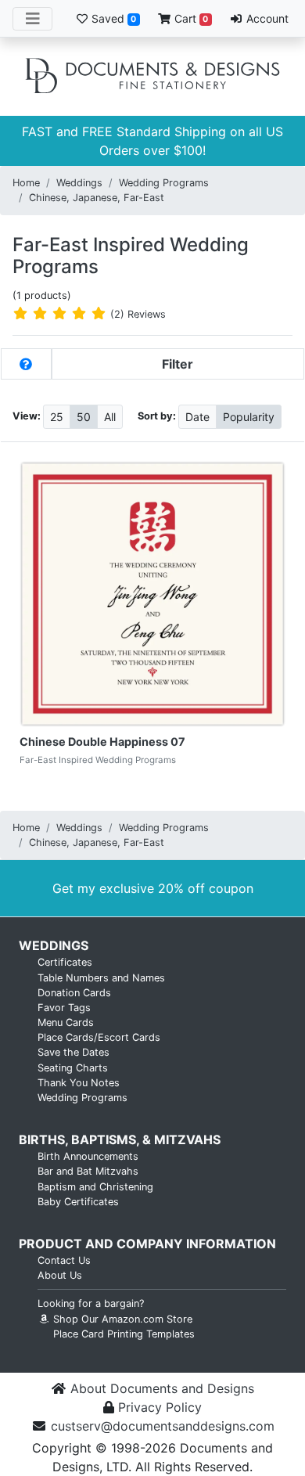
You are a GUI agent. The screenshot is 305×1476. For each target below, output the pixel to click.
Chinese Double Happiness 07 (102, 741)
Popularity (248, 416)
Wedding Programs (164, 183)
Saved (112, 18)
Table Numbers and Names (101, 978)
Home (26, 183)
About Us (60, 1275)
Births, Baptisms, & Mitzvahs (120, 1139)
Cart (189, 18)
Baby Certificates (78, 1202)
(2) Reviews (138, 314)
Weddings (79, 183)
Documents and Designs (152, 76)
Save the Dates (73, 1052)
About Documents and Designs (162, 1388)
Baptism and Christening (95, 1187)
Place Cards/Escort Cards (99, 1037)
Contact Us (64, 1260)
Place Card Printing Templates (124, 1334)
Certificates (65, 962)
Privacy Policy (160, 1407)
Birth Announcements (88, 1156)
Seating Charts (73, 1068)
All (110, 416)
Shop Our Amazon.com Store (121, 1319)
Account (266, 18)
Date (197, 416)
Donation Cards (74, 993)
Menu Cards (66, 1022)
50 (84, 416)
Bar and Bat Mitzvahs (88, 1171)
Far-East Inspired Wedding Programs (131, 256)
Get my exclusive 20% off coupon (152, 888)
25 (56, 416)
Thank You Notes (79, 1083)
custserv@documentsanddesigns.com (162, 1426)
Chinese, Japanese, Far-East (96, 197)
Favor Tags (64, 1007)
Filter (177, 364)
